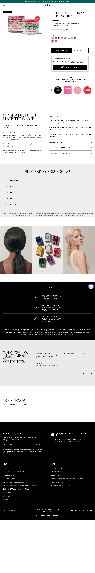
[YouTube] (91, 510)
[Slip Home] (47, 5)
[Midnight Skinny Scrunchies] (56, 38)
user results (54, 117)
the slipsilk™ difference (60, 148)
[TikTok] (87, 510)
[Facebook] (71, 510)
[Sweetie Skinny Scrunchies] (56, 41)
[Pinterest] (79, 510)
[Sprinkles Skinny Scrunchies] (62, 38)
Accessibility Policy (58, 482)
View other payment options (60, 25)
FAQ (4, 468)
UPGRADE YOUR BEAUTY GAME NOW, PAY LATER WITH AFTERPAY (47, 1)
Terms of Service (57, 468)
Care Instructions (9, 479)
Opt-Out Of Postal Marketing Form (16, 489)
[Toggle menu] (3, 5)
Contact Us (7, 496)
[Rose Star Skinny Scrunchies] (69, 38)
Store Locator (8, 493)
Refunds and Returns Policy (13, 472)
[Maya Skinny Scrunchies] (59, 38)
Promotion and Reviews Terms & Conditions (67, 479)
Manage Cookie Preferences (13, 482)
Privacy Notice (56, 472)
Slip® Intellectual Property (60, 486)
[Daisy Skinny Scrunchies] (65, 38)
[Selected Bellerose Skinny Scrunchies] (72, 38)
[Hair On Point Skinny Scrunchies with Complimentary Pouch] (75, 38)
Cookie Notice (56, 475)
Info (53, 464)
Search (5, 500)
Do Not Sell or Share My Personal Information (20, 486)
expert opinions (56, 142)
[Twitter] (75, 510)
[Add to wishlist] (86, 50)
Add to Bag (61, 50)
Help (5, 464)
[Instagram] (83, 510)
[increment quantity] (81, 50)
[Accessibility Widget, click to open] (91, 286)
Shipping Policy (9, 475)
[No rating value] (58, 29)
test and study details (59, 153)
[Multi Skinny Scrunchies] (52, 38)
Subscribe (37, 445)
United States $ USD (10, 511)
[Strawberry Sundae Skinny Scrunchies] (52, 41)
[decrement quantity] (73, 50)
